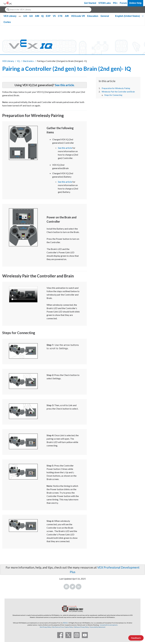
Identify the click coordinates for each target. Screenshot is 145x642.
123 (25, 16)
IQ (42, 16)
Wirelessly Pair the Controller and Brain (118, 92)
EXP (48, 16)
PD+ (115, 3)
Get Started (90, 3)
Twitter (72, 586)
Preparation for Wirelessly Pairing (116, 88)
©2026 (65, 623)
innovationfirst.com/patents (109, 625)
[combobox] (48, 9)
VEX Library (10, 16)
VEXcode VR (78, 16)
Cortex (7, 22)
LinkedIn (78, 586)
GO (31, 16)
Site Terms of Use (58, 627)
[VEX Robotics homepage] (7, 3)
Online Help (135, 3)
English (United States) (127, 16)
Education (92, 16)
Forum (123, 3)
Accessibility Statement (97, 627)
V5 (54, 16)
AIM (37, 16)
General (105, 16)
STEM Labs (104, 3)
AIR (67, 16)
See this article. (64, 85)
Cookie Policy (69, 627)
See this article (65, 147)
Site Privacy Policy (45, 627)
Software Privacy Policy (81, 627)
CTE (60, 16)
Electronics (28, 61)
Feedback (136, 637)
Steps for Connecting (113, 95)
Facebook (66, 586)
